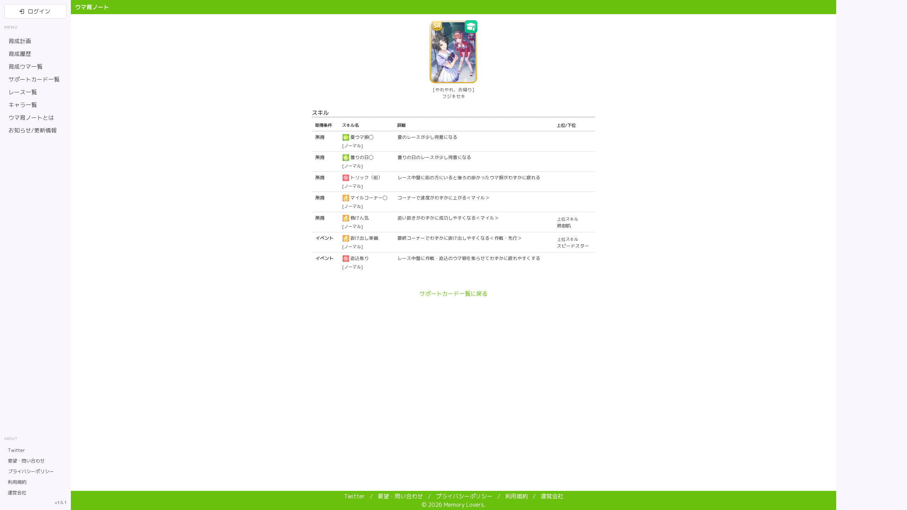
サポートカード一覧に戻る (453, 294)
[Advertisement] (871, 255)
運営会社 (552, 496)
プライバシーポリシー (465, 496)
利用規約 (517, 496)
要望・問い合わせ (401, 496)
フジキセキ (453, 96)
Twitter (355, 496)
